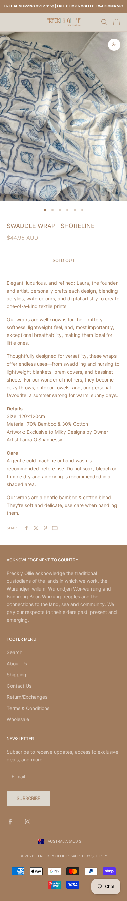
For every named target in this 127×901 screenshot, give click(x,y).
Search (14, 652)
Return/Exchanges (27, 697)
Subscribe (28, 798)
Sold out (63, 260)
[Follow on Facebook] (10, 821)
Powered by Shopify (86, 856)
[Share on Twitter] (36, 528)
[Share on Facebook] (26, 528)
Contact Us (19, 686)
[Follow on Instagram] (27, 821)
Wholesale (18, 719)
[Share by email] (55, 528)
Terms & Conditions (28, 708)
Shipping (16, 674)
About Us (17, 663)
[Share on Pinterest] (45, 528)
